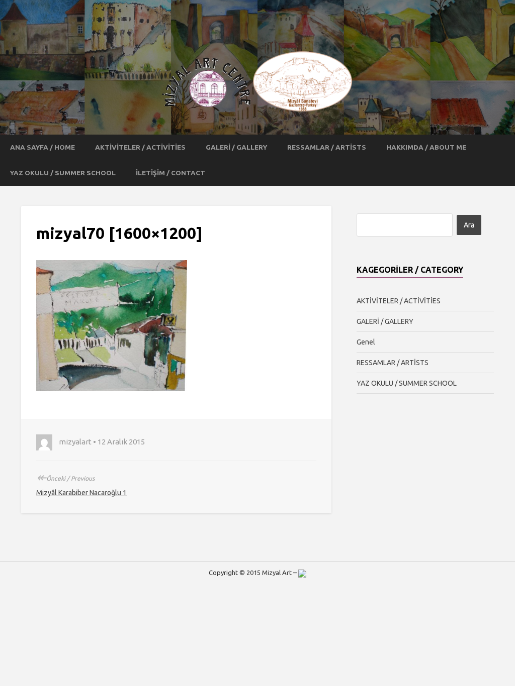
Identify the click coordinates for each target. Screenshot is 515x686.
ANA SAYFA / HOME (42, 147)
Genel (366, 342)
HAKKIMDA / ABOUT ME (426, 147)
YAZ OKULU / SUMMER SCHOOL (63, 173)
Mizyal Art (277, 572)
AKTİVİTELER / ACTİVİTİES (140, 147)
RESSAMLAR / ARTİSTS (326, 147)
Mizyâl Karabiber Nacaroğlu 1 (81, 493)
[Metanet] (302, 572)
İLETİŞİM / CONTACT (170, 173)
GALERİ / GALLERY (236, 147)
